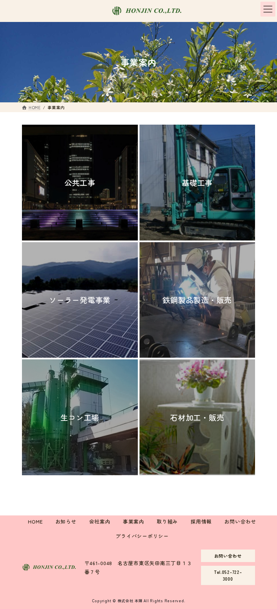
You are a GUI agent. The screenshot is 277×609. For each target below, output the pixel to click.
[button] (228, 556)
